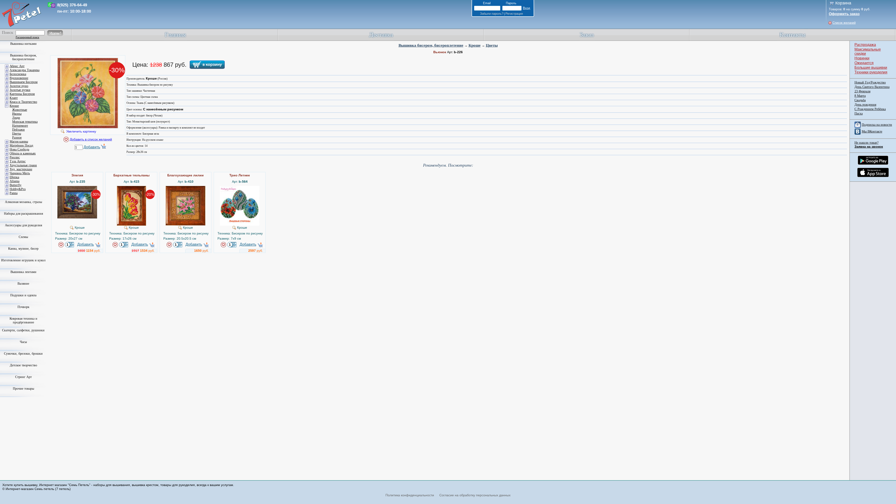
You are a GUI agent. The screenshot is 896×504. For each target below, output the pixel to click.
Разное (17, 137)
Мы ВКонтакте (872, 131)
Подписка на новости (877, 124)
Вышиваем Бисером (24, 82)
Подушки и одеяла (23, 295)
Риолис (15, 157)
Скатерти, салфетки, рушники (23, 330)
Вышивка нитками (23, 44)
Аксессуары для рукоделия (23, 225)
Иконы (16, 114)
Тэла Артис (18, 161)
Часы (23, 342)
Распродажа (865, 45)
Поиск (7, 32)
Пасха (858, 113)
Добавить (92, 147)
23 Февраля (862, 91)
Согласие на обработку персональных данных (475, 495)
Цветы (492, 45)
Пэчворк (23, 307)
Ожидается (864, 63)
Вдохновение (19, 78)
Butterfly (15, 185)
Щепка (14, 177)
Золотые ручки (20, 90)
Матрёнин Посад (21, 145)
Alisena (14, 181)
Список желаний (844, 22)
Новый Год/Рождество (870, 82)
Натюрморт (20, 125)
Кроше (475, 45)
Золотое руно (19, 86)
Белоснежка (18, 74)
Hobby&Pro (18, 189)
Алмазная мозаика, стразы (23, 202)
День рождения (865, 104)
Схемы (23, 237)
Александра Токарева (24, 70)
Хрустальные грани (23, 165)
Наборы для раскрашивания (23, 213)
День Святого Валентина (871, 87)
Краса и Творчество (23, 102)
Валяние (23, 283)
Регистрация (514, 13)
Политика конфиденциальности (409, 495)
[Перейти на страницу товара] (77, 188)
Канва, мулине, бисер (23, 248)
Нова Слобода (19, 149)
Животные (19, 110)
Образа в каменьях (23, 153)
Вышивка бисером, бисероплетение (431, 45)
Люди (16, 117)
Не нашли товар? (866, 142)
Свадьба (860, 100)
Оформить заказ (844, 14)
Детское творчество (23, 365)
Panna (14, 193)
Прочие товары (23, 388)
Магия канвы (19, 141)
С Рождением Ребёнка (870, 109)
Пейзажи (18, 129)
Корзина (843, 3)
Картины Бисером (22, 94)
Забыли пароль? (491, 13)
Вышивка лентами (23, 272)
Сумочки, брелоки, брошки (23, 353)
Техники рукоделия (870, 72)
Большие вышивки (870, 68)
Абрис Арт (17, 66)
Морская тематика (25, 121)
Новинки (861, 58)
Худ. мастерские (21, 169)
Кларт (14, 98)
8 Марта (860, 96)
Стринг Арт (23, 377)
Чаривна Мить (20, 173)
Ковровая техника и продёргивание (23, 320)
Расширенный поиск (27, 37)
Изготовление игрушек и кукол (23, 260)
